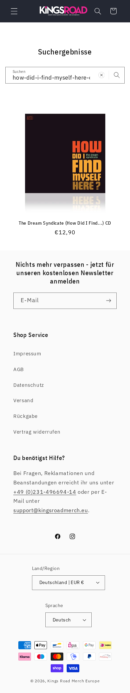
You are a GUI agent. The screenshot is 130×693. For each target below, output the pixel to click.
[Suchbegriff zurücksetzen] (101, 75)
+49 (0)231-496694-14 (44, 491)
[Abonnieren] (108, 301)
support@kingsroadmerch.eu (50, 510)
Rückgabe (25, 416)
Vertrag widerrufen (36, 432)
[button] (14, 11)
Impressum (27, 353)
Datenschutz (28, 385)
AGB (18, 369)
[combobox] (65, 75)
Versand (23, 400)
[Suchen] (116, 75)
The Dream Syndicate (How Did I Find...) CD (65, 223)
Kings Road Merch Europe (73, 680)
